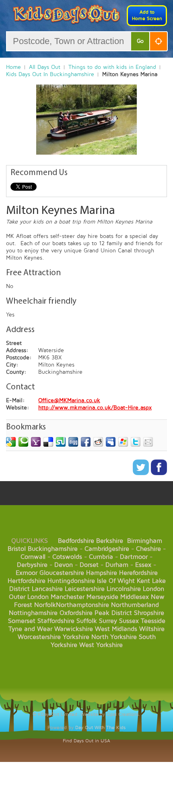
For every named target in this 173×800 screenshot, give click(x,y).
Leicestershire (85, 588)
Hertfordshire (26, 580)
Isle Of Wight (116, 580)
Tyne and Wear (30, 629)
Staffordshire (55, 621)
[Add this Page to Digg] (73, 442)
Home (13, 67)
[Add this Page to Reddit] (98, 442)
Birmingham (144, 540)
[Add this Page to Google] (11, 442)
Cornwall (33, 556)
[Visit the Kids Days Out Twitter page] (142, 473)
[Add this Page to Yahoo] (36, 442)
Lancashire (47, 588)
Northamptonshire (82, 605)
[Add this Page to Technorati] (23, 442)
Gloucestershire (61, 572)
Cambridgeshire (106, 548)
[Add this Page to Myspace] (110, 442)
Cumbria (101, 556)
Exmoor (26, 572)
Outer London (29, 597)
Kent (143, 580)
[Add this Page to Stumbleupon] (61, 442)
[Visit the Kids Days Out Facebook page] (159, 473)
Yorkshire (76, 637)
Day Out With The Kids (100, 727)
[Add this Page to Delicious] (48, 442)
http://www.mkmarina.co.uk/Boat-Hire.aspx (95, 408)
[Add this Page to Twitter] (135, 442)
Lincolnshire (124, 588)
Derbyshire (32, 564)
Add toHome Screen (147, 15)
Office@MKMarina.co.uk (69, 400)
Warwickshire (73, 629)
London (153, 588)
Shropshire (149, 613)
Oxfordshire (76, 613)
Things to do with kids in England (112, 67)
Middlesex (134, 597)
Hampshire (101, 572)
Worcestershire (39, 637)
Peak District (113, 613)
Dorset (89, 564)
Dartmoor (134, 556)
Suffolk (86, 621)
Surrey (108, 621)
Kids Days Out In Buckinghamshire (50, 74)
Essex (143, 564)
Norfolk (45, 605)
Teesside (153, 621)
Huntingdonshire (71, 580)
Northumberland (135, 605)
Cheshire (148, 548)
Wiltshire (152, 629)
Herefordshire (138, 572)
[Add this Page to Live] (123, 442)
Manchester (67, 597)
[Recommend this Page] (148, 442)
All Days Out (44, 67)
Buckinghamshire (53, 548)
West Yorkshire (101, 645)
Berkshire (109, 540)
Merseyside (102, 597)
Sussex (129, 621)
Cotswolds (67, 556)
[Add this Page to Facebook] (86, 442)
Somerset (21, 621)
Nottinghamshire (33, 613)
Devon (63, 564)
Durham (116, 564)
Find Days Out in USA (86, 741)
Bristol (17, 548)
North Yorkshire (114, 637)
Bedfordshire (76, 540)
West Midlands (116, 629)
